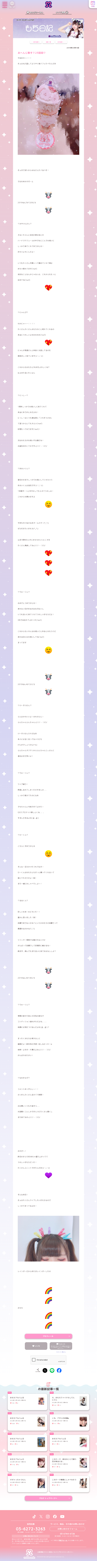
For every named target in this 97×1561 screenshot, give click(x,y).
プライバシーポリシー (65, 1552)
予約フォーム (62, 1540)
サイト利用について (51, 1552)
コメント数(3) (61, 1352)
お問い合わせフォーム (67, 1529)
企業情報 (40, 1552)
